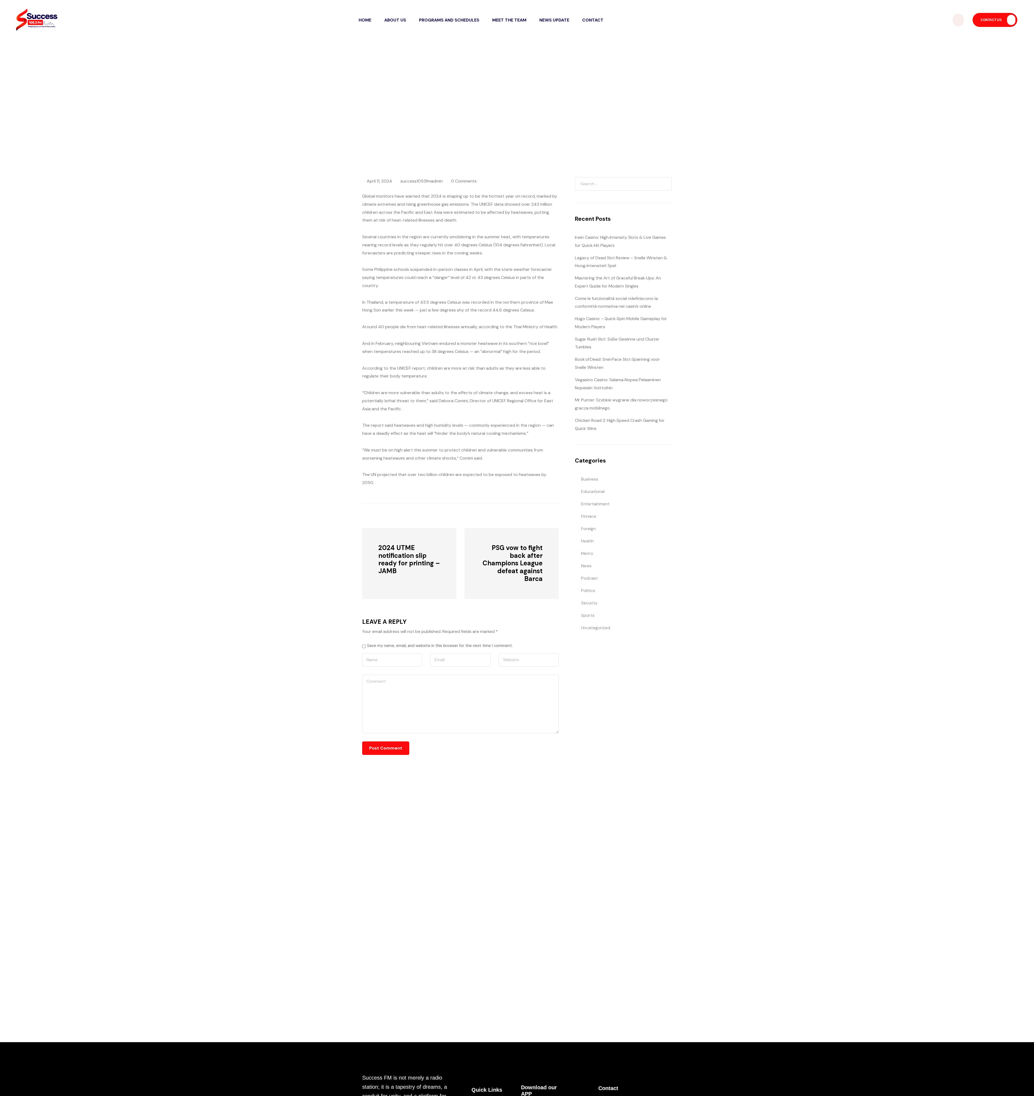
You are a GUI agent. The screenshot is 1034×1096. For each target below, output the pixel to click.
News (466, 108)
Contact (592, 20)
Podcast (589, 578)
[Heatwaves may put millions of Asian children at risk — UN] (392, 515)
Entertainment (595, 504)
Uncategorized (595, 628)
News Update (554, 20)
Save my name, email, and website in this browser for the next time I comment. (440, 645)
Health (587, 541)
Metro (587, 553)
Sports (588, 615)
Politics (588, 590)
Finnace (588, 516)
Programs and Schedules (449, 20)
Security (589, 603)
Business (589, 479)
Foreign (588, 528)
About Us (395, 20)
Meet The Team (509, 20)
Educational (593, 491)
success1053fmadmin (421, 181)
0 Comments (464, 181)
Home (365, 20)
